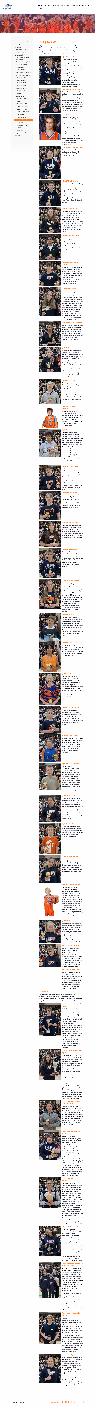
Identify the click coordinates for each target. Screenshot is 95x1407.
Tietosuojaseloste (55, 1402)
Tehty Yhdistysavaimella (77, 1402)
